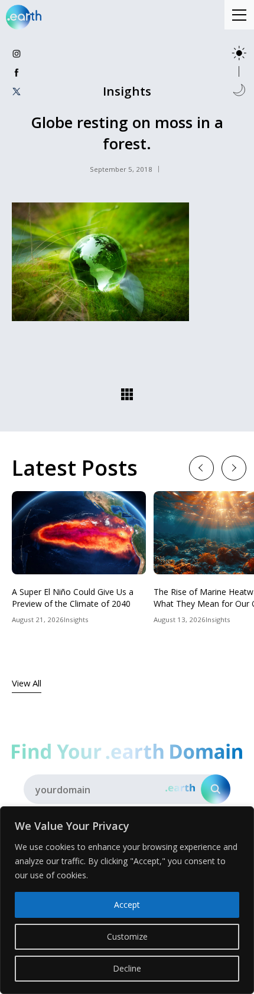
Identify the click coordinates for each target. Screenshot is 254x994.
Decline (127, 968)
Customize (127, 936)
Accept (127, 904)
